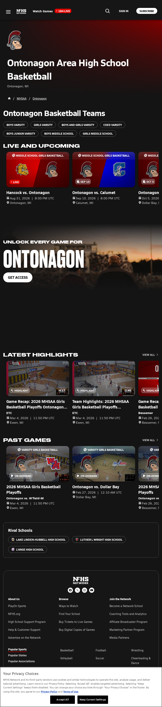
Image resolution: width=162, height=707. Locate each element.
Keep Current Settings (93, 699)
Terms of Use (70, 691)
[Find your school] (107, 10)
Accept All (62, 699)
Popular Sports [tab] (17, 649)
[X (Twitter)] (77, 590)
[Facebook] (70, 590)
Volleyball (66, 658)
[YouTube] (91, 590)
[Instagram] (84, 590)
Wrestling (137, 650)
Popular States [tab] (17, 655)
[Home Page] (9, 98)
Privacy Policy (49, 691)
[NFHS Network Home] (21, 11)
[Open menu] (8, 11)
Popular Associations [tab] (21, 661)
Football (101, 650)
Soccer (100, 658)
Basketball (67, 650)
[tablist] (28, 655)
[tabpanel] (107, 660)
